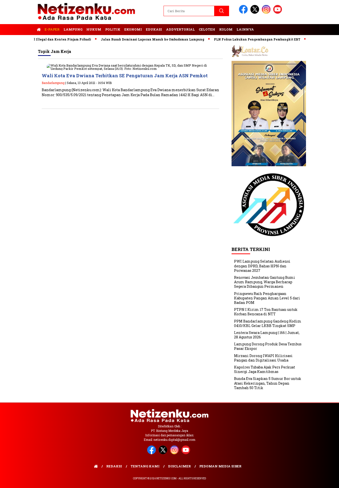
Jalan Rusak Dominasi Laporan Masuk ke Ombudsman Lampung (143, 39)
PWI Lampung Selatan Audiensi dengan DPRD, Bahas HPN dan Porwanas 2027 (262, 266)
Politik (112, 29)
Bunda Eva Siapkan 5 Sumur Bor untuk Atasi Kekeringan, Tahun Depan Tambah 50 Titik (267, 383)
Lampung (73, 29)
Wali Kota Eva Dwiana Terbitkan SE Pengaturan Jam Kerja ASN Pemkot (125, 76)
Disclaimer (179, 466)
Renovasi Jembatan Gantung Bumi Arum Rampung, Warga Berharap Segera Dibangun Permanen (264, 282)
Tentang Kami (145, 466)
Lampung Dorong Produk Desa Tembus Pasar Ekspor (268, 346)
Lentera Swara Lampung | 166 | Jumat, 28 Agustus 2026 (267, 334)
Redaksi (114, 466)
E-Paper (52, 29)
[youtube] (278, 12)
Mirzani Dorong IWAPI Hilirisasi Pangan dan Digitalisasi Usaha (263, 358)
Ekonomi (133, 29)
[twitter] (255, 12)
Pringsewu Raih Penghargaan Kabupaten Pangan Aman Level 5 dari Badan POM (267, 298)
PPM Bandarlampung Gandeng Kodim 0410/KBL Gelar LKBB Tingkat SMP (267, 323)
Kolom (226, 29)
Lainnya (245, 29)
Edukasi (154, 29)
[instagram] (267, 12)
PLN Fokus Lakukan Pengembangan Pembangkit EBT (248, 39)
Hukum (93, 29)
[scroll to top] (325, 480)
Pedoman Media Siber (220, 466)
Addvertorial (180, 29)
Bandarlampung (53, 83)
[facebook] (244, 12)
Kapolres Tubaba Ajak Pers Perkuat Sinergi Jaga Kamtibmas (264, 369)
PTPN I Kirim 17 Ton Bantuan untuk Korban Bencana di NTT (266, 311)
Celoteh (207, 29)
